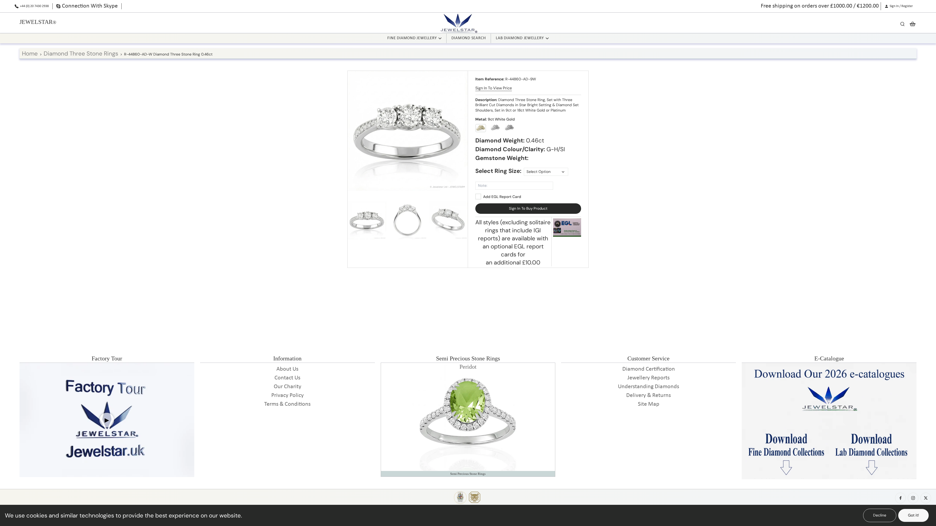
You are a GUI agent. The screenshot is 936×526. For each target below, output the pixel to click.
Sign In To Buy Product (528, 208)
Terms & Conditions (287, 404)
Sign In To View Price (493, 88)
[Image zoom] (408, 131)
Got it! (913, 515)
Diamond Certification (648, 369)
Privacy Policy (287, 395)
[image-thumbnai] (367, 220)
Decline (879, 515)
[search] (902, 23)
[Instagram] (913, 498)
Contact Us (287, 378)
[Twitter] (925, 498)
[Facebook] (900, 498)
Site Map (648, 404)
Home (30, 53)
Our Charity (287, 387)
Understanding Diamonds (648, 387)
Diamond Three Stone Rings (81, 53)
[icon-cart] (911, 23)
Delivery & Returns (648, 395)
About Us (287, 369)
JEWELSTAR (36, 22)
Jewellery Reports (648, 378)
